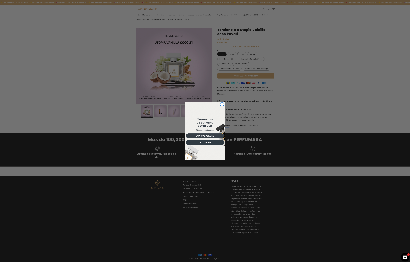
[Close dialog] (222, 104)
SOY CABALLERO (205, 136)
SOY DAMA (205, 142)
